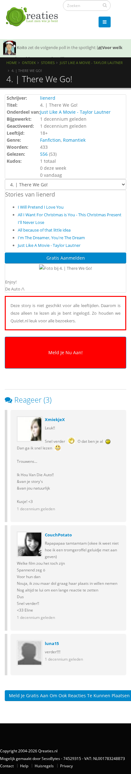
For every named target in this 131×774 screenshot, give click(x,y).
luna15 (52, 643)
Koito (22, 47)
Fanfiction (50, 140)
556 (44, 154)
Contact (7, 765)
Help (24, 765)
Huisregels (44, 765)
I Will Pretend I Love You (41, 207)
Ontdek (29, 62)
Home (11, 62)
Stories (48, 62)
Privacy (66, 765)
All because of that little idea (44, 230)
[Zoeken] (105, 5)
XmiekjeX (55, 419)
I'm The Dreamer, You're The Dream (51, 237)
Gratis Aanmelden (65, 258)
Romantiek (74, 140)
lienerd (47, 98)
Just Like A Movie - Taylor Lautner (91, 62)
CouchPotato (58, 535)
